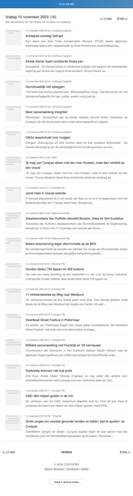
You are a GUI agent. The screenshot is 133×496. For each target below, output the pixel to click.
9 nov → (122, 18)
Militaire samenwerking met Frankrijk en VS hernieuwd (63, 345)
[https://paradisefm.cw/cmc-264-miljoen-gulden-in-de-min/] (13, 398)
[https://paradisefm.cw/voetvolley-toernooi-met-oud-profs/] (13, 372)
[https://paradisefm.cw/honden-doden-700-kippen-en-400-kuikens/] (13, 271)
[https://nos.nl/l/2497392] (13, 164)
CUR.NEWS (66, 4)
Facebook (72, 469)
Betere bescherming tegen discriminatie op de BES (61, 243)
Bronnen (59, 469)
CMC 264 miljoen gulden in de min (49, 395)
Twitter (85, 469)
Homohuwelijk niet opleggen (45, 86)
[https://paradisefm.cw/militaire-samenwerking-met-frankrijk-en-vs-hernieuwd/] (13, 347)
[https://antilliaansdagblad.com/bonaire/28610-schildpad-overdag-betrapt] (13, 37)
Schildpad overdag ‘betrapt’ (44, 35)
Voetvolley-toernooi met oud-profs (49, 370)
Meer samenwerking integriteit (46, 112)
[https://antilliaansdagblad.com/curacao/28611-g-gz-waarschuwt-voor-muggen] (13, 139)
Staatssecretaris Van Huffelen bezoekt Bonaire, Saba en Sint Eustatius (74, 218)
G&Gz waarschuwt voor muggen (48, 137)
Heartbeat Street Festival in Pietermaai (52, 319)
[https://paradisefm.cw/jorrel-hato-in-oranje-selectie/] (13, 195)
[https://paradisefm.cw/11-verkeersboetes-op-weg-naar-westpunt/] (13, 296)
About (48, 469)
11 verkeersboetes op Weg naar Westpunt (55, 294)
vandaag (66, 452)
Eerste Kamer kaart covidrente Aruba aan (54, 61)
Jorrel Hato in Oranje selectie (46, 193)
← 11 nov (106, 18)
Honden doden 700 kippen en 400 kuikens (55, 269)
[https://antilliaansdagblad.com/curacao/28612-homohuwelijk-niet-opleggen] (13, 88)
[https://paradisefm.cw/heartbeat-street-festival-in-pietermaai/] (13, 321)
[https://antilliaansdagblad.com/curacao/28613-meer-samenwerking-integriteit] (13, 114)
